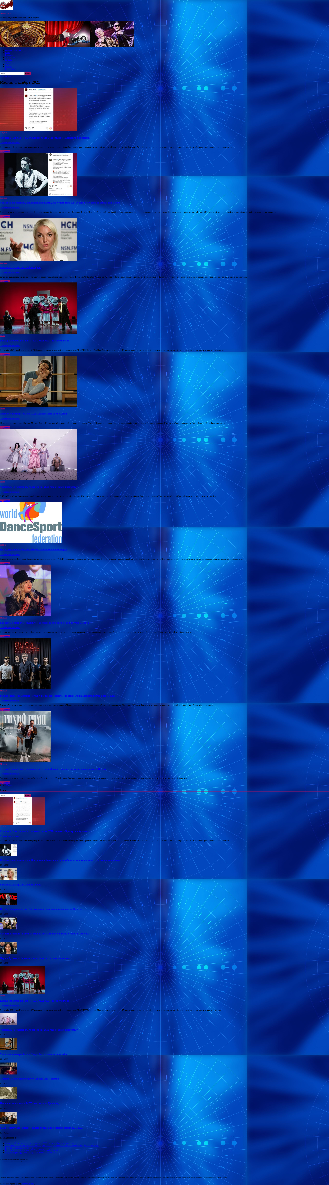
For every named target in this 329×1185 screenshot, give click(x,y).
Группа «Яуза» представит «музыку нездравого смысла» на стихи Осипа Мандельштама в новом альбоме (59, 695)
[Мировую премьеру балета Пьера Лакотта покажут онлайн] (164, 382)
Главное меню (6, 76)
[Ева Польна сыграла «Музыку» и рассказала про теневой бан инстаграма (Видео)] (164, 591)
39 (7, 785)
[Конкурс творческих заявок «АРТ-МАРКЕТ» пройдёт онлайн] (164, 308)
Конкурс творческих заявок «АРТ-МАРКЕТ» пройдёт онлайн (34, 340)
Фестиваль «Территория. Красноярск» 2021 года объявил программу (39, 486)
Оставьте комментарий (10, 143)
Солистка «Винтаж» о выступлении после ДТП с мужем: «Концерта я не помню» (45, 137)
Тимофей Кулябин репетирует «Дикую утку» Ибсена (29, 1078)
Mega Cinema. (6, 13)
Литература (10, 57)
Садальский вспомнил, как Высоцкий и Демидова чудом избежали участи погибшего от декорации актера (60, 202)
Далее (10, 785)
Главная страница (13, 50)
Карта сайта (10, 69)
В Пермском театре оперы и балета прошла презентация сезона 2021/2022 (41, 1127)
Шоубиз (8, 66)
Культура (9, 55)
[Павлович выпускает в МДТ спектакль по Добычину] (8, 1098)
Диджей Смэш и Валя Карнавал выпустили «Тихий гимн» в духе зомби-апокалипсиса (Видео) (53, 769)
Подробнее (5, 151)
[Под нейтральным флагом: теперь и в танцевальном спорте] (164, 523)
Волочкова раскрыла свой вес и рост (20, 267)
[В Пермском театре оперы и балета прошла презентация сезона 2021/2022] (8, 1123)
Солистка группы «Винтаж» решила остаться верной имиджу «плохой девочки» (45, 933)
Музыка (8, 59)
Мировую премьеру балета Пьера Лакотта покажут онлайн (33, 413)
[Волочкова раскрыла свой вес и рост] (164, 239)
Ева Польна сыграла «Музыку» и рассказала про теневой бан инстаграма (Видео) (46, 622)
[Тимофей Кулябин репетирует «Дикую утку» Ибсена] (8, 1074)
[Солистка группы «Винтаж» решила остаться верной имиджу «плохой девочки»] (8, 929)
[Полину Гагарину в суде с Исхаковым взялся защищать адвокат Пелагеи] (8, 904)
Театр (7, 64)
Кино (7, 53)
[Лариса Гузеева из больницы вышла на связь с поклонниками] (8, 953)
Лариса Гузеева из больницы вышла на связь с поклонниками (35, 958)
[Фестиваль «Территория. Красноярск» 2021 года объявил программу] (164, 455)
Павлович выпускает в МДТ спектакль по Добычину (30, 1103)
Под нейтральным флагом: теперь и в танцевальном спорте (33, 549)
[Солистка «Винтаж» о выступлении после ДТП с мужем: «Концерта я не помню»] (164, 110)
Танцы (8, 62)
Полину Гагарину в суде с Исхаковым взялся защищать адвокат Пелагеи (41, 909)
